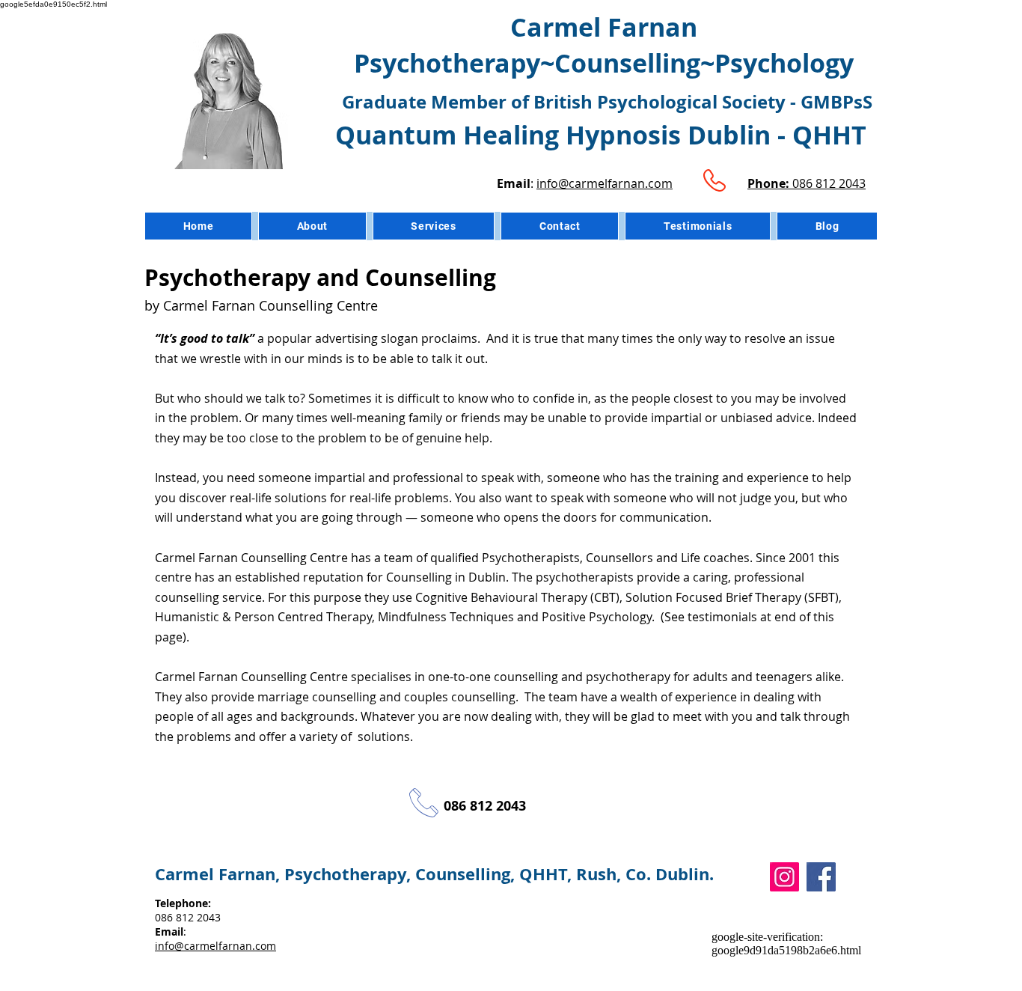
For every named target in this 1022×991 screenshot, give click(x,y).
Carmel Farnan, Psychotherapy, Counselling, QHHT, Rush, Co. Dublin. (434, 873)
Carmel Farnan (603, 27)
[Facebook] (821, 876)
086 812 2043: (188, 917)
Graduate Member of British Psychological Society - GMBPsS (607, 102)
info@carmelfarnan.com (604, 183)
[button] (434, 226)
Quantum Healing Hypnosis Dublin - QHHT (604, 135)
